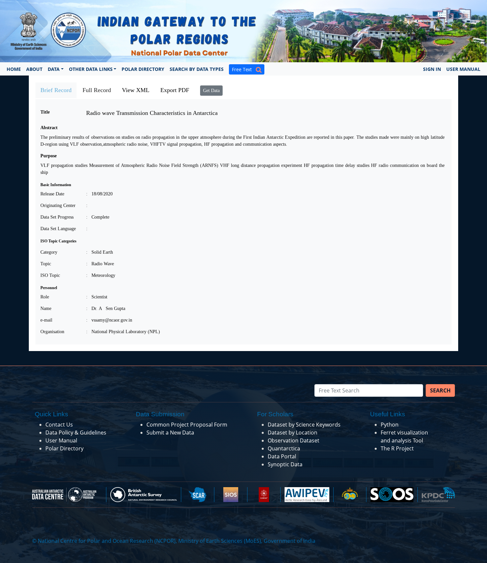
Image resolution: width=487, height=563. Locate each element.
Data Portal (282, 456)
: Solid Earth (99, 252)
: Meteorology (100, 275)
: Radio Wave (100, 263)
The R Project (397, 448)
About (34, 69)
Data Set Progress (57, 217)
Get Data (211, 90)
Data (54, 69)
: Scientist (96, 296)
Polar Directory (143, 69)
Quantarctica (284, 448)
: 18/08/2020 (99, 193)
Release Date (52, 193)
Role (44, 296)
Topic (45, 263)
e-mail (46, 320)
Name (45, 308)
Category (48, 252)
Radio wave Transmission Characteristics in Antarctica (152, 113)
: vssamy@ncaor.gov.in (109, 320)
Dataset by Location (292, 432)
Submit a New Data (170, 432)
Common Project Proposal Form (186, 424)
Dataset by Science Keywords (304, 424)
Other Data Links (91, 69)
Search (440, 390)
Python (390, 424)
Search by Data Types (197, 69)
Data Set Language (58, 228)
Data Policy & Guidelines (75, 432)
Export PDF (174, 90)
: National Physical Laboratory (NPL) (123, 331)
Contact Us (59, 424)
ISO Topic (50, 275)
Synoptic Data (285, 464)
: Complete (97, 217)
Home (14, 69)
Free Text (244, 69)
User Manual (463, 69)
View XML (135, 90)
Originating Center (58, 205)
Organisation (52, 331)
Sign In (432, 69)
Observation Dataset (293, 440)
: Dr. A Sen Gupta (105, 308)
